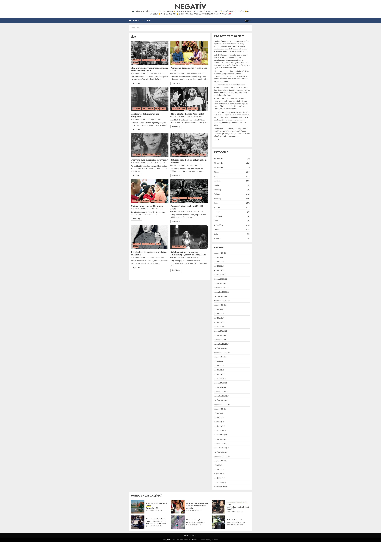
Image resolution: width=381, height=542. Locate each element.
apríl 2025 (218, 322)
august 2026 (218, 253)
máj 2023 (217, 422)
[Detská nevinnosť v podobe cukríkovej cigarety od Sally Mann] (189, 237)
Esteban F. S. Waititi (139, 73)
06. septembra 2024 (155, 163)
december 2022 (220, 443)
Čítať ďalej (136, 84)
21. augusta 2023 (194, 211)
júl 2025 (217, 309)
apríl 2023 (218, 426)
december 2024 (220, 339)
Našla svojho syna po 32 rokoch (147, 206)
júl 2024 (217, 361)
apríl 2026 (218, 270)
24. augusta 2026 (153, 526)
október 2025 (219, 296)
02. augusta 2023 (154, 257)
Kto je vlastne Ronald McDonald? (187, 114)
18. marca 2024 (154, 209)
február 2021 (219, 487)
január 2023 (218, 439)
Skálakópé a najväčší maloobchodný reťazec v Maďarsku (149, 69)
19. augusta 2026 (234, 525)
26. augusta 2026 (234, 512)
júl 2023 (217, 413)
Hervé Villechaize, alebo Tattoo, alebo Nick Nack (156, 522)
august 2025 (218, 305)
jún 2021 (217, 469)
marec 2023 (218, 430)
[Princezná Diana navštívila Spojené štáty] (189, 53)
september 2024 (220, 353)
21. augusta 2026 (193, 525)
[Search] (251, 21)
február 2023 (219, 435)
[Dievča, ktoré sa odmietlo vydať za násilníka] (149, 237)
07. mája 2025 (153, 119)
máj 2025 (217, 318)
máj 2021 (217, 474)
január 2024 (218, 387)
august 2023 (218, 409)
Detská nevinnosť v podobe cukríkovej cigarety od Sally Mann (188, 253)
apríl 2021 (218, 478)
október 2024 (219, 348)
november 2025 (220, 292)
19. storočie (218, 159)
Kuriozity (150, 108)
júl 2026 (217, 257)
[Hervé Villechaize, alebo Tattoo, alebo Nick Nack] (137, 522)
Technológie (218, 225)
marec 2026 (218, 275)
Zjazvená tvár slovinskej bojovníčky (149, 160)
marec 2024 (218, 378)
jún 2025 (217, 314)
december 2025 (220, 288)
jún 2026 (217, 262)
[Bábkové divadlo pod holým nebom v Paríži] (189, 145)
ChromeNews (204, 540)
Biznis (144, 60)
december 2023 (220, 391)
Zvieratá (217, 238)
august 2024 (218, 357)
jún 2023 (217, 417)
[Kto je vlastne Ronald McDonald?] (189, 99)
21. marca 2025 (193, 117)
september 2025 (220, 301)
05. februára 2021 (194, 257)
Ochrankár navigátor (195, 522)
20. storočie (136, 60)
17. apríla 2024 (193, 165)
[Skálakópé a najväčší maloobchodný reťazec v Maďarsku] (149, 53)
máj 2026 (217, 266)
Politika (135, 62)
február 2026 (219, 279)
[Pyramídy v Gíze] (137, 506)
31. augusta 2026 (153, 510)
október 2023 (219, 400)
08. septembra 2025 (194, 73)
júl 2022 (217, 465)
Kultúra (157, 60)
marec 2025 (218, 326)
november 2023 (220, 396)
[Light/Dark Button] (247, 21)
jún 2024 (217, 366)
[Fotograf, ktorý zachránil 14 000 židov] (189, 191)
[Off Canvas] (130, 20)
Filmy (216, 176)
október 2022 (219, 452)
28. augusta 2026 (193, 510)
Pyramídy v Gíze (152, 508)
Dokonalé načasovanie (236, 522)
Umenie (195, 108)
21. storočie (145, 200)
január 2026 (218, 283)
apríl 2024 (218, 374)
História (150, 60)
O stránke (146, 21)
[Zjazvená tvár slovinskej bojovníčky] (149, 145)
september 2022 (220, 456)
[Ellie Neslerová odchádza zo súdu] (178, 506)
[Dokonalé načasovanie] (218, 522)
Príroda (217, 212)
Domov (136, 21)
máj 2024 (217, 370)
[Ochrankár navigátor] (178, 522)
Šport (216, 221)
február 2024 (219, 383)
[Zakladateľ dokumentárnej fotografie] (149, 99)
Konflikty (145, 154)
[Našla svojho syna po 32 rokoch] (149, 191)
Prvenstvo (218, 216)
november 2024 (220, 344)
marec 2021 (218, 482)
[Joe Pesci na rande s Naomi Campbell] (218, 506)
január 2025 (218, 335)
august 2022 (218, 461)
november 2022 (220, 448)
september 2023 (220, 404)
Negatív (190, 6)
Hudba (216, 185)
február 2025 (219, 331)
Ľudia (163, 60)
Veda (216, 234)
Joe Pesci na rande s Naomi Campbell (238, 508)
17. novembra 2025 (155, 73)
